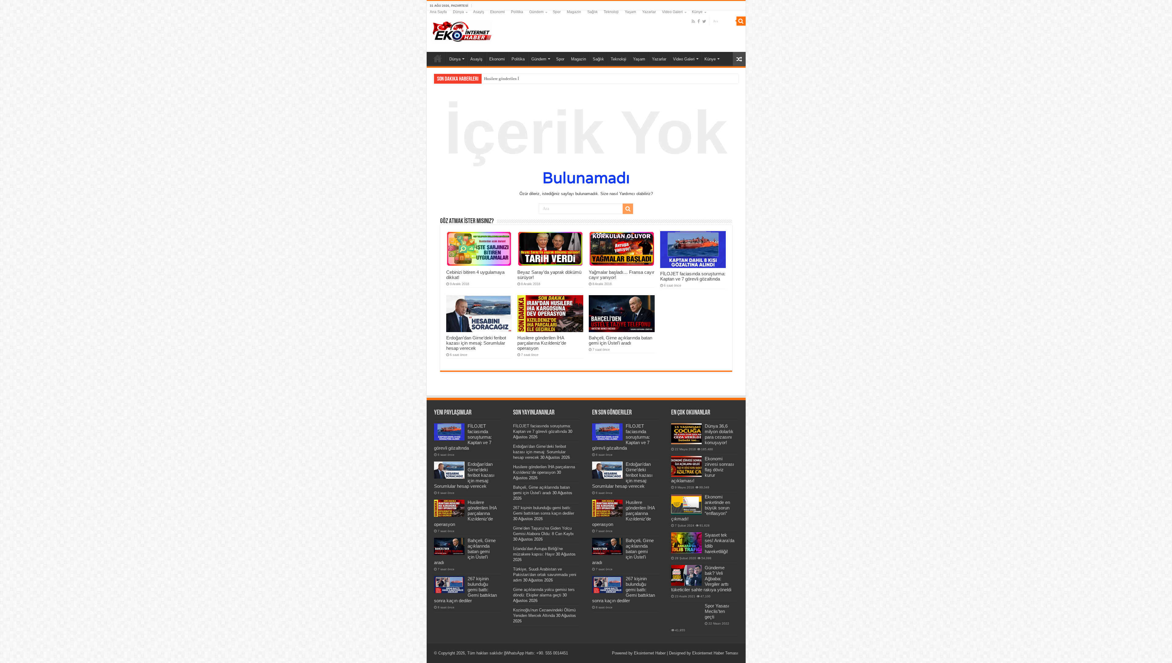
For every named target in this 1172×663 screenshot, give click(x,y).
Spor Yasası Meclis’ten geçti (717, 611)
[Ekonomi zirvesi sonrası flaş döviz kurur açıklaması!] (686, 466)
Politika (517, 12)
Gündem (536, 12)
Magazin (574, 12)
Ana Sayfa (438, 12)
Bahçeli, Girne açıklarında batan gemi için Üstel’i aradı (620, 340)
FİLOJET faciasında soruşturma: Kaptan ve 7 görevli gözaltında (692, 276)
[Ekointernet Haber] (461, 30)
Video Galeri (672, 12)
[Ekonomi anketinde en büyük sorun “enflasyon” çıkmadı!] (686, 504)
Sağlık (592, 12)
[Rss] (693, 21)
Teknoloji (611, 12)
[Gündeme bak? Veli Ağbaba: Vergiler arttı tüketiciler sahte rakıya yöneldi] (686, 575)
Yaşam (630, 12)
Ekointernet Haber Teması (715, 653)
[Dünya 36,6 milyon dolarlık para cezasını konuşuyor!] (686, 433)
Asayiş (478, 12)
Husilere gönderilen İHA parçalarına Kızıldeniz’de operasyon (534, 78)
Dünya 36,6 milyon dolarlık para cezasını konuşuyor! (719, 434)
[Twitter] (704, 21)
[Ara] (741, 21)
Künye (697, 12)
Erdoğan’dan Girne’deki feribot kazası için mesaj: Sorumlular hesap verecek (476, 343)
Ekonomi (497, 12)
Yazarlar (649, 12)
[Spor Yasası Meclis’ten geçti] (686, 612)
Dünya (458, 12)
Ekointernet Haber (650, 653)
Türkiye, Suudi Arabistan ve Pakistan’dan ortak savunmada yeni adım (544, 574)
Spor (557, 12)
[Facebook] (698, 21)
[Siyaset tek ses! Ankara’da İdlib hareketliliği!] (686, 542)
